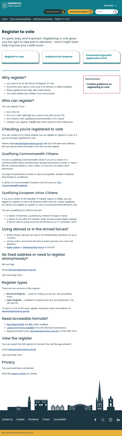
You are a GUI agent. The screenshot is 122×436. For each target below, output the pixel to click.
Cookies (20, 419)
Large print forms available (21, 327)
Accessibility (60, 419)
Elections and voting (42, 19)
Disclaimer (33, 419)
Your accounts (52, 12)
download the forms (33, 247)
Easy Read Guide (15, 324)
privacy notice (18, 373)
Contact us (7, 419)
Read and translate (79, 12)
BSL (31, 324)
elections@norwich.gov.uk (29, 143)
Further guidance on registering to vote (99, 86)
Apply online (13, 247)
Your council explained (20, 19)
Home (5, 19)
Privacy (46, 419)
